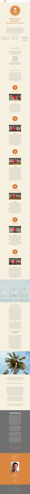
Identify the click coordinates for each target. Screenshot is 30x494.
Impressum (11, 486)
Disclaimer (15, 486)
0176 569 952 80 (11, 491)
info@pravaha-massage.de (17, 491)
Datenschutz (19, 486)
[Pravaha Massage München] (5, 1)
